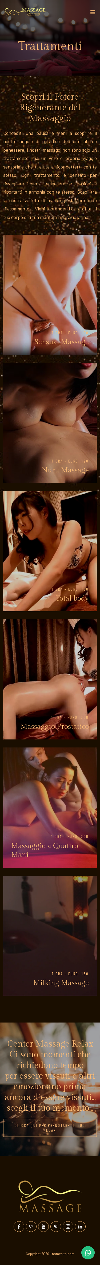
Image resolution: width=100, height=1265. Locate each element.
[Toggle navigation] (93, 13)
